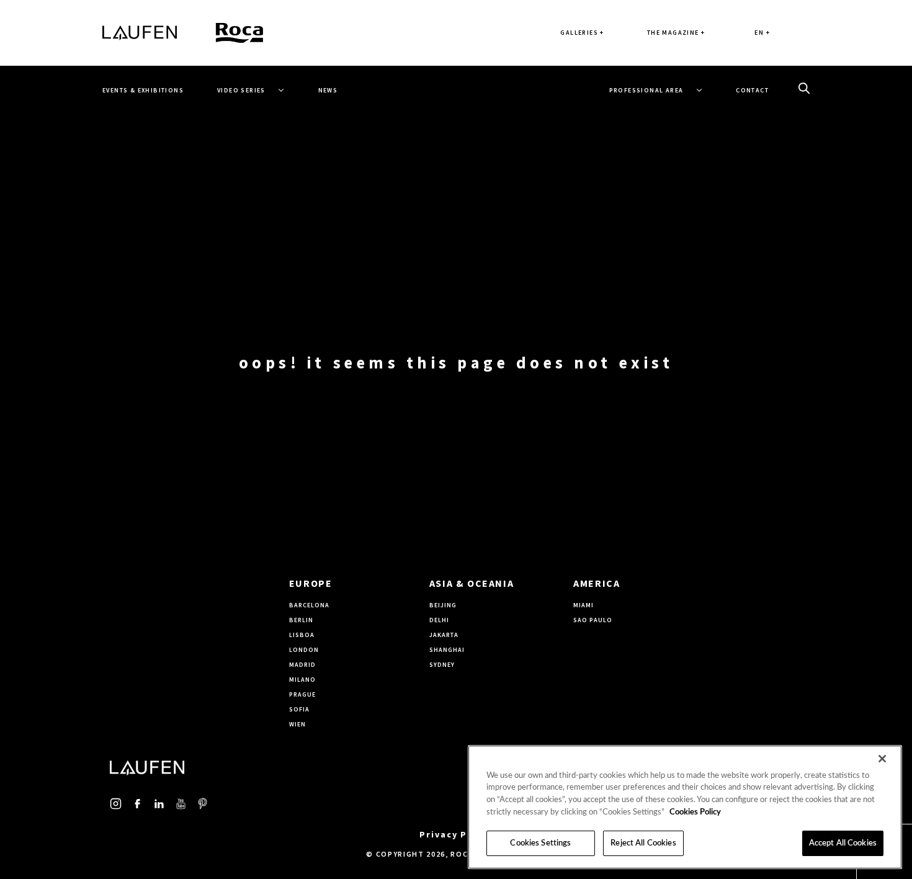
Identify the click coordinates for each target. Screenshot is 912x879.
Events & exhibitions (143, 90)
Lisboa (302, 635)
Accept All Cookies (843, 843)
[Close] (882, 758)
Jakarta (443, 635)
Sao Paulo (592, 620)
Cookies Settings (540, 843)
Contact (752, 90)
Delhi (439, 620)
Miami (583, 605)
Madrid (302, 665)
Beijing (443, 605)
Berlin (301, 620)
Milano (302, 680)
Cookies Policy (695, 812)
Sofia (299, 709)
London (304, 650)
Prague (302, 694)
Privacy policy (456, 834)
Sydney (442, 665)
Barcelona (309, 605)
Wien (297, 724)
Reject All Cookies (643, 843)
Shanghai (447, 650)
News (328, 90)
